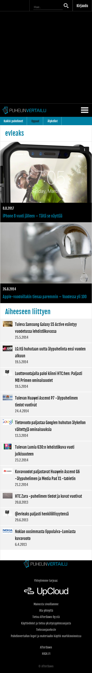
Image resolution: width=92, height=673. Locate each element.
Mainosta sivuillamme (46, 604)
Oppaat (35, 121)
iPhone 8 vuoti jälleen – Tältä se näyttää (46, 182)
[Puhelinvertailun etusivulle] (46, 564)
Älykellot (53, 121)
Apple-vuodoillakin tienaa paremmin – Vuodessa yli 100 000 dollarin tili (46, 263)
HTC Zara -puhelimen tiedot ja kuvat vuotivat (46, 499)
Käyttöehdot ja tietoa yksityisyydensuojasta (46, 623)
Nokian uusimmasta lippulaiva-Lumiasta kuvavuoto (46, 538)
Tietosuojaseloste (46, 630)
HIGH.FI (46, 654)
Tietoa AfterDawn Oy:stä (46, 617)
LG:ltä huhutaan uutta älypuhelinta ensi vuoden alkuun (46, 355)
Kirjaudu (82, 6)
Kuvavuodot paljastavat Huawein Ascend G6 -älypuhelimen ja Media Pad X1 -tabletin (46, 478)
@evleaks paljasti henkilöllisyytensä (46, 516)
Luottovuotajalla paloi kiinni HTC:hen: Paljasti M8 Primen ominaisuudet (46, 380)
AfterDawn (46, 647)
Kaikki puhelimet (13, 121)
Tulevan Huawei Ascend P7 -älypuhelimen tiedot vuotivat (46, 404)
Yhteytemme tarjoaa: (46, 580)
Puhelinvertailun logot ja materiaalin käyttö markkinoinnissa (46, 636)
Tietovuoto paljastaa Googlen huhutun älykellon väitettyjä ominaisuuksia (46, 429)
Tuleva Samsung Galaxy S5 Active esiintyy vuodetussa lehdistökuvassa (46, 331)
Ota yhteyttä (46, 610)
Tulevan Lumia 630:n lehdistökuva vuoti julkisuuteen (46, 453)
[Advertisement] (46, 57)
